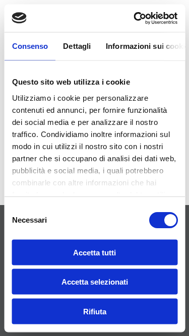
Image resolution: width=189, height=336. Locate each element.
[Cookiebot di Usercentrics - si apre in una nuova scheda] (134, 18)
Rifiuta (94, 311)
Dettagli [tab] (77, 46)
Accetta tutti (94, 252)
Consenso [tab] (30, 46)
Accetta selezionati (94, 282)
